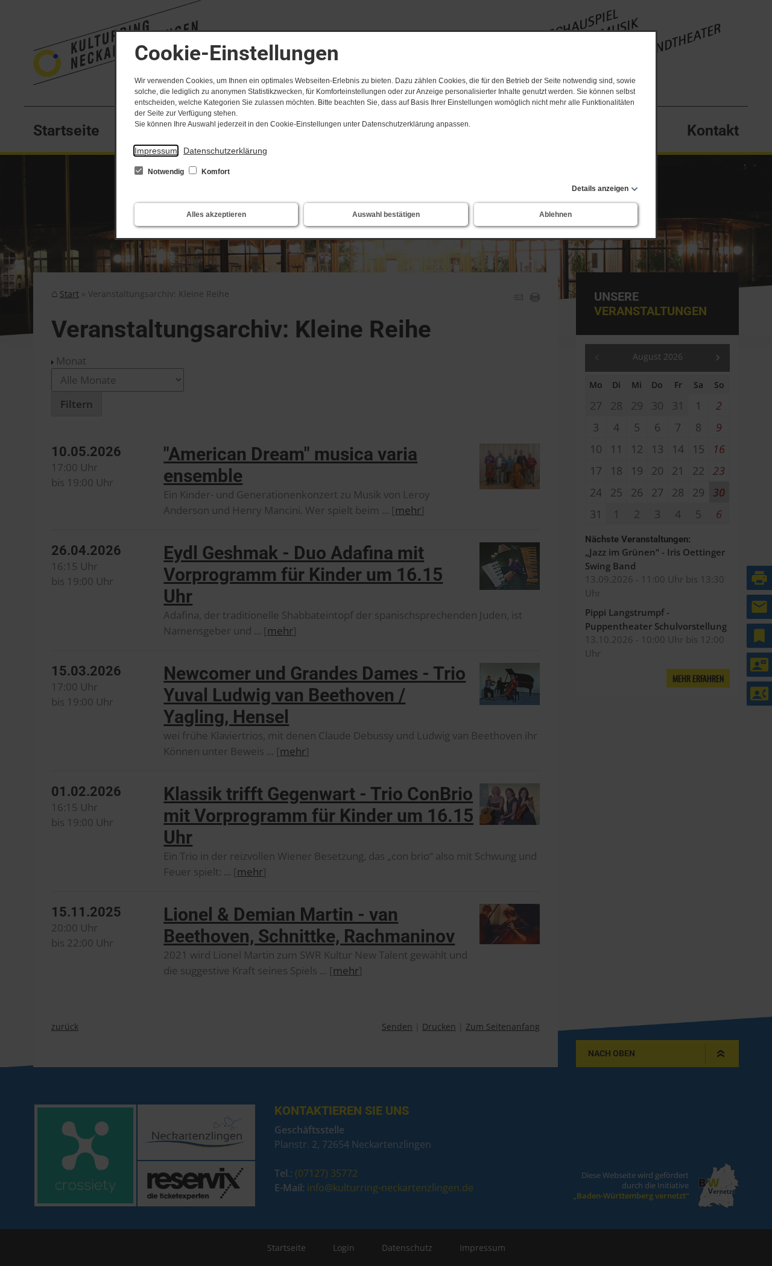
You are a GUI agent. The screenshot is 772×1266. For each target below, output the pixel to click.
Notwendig (166, 172)
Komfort (215, 172)
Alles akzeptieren (216, 214)
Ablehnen (555, 214)
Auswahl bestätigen (386, 214)
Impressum (155, 150)
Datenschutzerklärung (225, 150)
